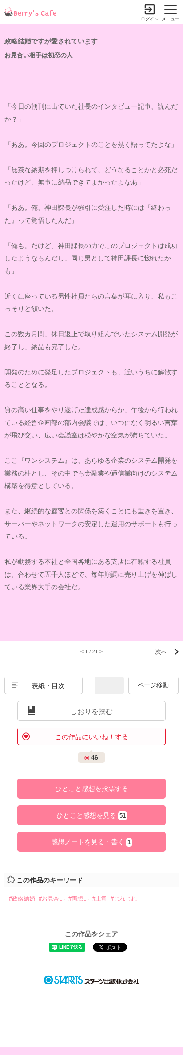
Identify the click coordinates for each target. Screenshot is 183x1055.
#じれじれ (124, 898)
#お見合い (52, 898)
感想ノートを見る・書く (91, 842)
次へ (161, 651)
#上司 (99, 898)
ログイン (150, 18)
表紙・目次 (48, 685)
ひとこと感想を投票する (91, 788)
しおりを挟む (91, 711)
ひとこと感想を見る (91, 815)
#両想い (78, 898)
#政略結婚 (22, 898)
